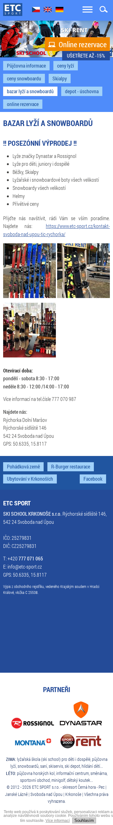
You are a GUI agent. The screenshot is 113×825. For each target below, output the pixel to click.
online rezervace (23, 104)
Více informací (58, 820)
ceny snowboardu (24, 78)
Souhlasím (84, 820)
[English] (48, 10)
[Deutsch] (59, 10)
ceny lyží (65, 65)
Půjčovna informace (26, 65)
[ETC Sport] (12, 10)
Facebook (92, 478)
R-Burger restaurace (70, 466)
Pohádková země (23, 466)
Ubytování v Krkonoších (30, 478)
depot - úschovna (82, 91)
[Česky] (36, 10)
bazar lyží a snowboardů (30, 91)
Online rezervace (77, 44)
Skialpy (59, 78)
